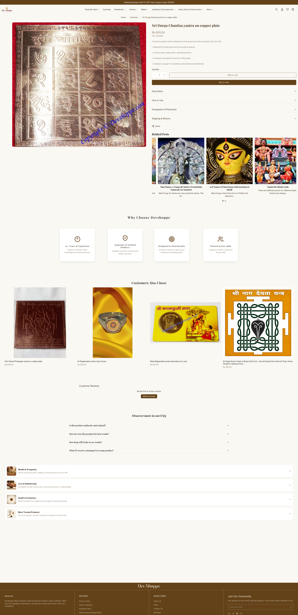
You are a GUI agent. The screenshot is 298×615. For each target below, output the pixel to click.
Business (134, 17)
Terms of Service (85, 605)
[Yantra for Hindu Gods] (224, 161)
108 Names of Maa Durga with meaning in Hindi (175, 188)
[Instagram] (229, 613)
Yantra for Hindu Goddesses (272, 186)
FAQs (156, 605)
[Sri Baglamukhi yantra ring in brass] (112, 322)
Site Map (157, 612)
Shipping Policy (85, 609)
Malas (143, 9)
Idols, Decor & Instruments (190, 9)
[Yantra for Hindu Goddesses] (272, 161)
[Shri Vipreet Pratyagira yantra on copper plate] (40, 322)
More (209, 9)
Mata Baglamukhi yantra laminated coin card (168, 361)
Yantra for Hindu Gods (224, 186)
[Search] (276, 9)
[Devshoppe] (7, 9)
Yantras (132, 9)
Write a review (149, 396)
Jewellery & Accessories (162, 9)
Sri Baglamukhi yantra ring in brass (91, 361)
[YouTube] (241, 613)
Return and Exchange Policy (90, 612)
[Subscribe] (290, 607)
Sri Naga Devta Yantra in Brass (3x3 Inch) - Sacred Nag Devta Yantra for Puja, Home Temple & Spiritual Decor (258, 362)
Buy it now (224, 82)
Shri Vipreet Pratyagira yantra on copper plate (23, 361)
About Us (157, 601)
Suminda (107, 9)
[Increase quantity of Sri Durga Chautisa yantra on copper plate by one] (164, 74)
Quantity (155, 69)
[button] (223, 201)
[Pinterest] (237, 613)
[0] (293, 9)
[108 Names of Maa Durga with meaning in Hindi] (175, 161)
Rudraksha (119, 9)
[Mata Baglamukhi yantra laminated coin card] (185, 322)
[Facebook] (233, 613)
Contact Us (158, 609)
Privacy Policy (84, 601)
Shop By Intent (91, 9)
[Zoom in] (144, 27)
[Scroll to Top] (293, 602)
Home (123, 17)
